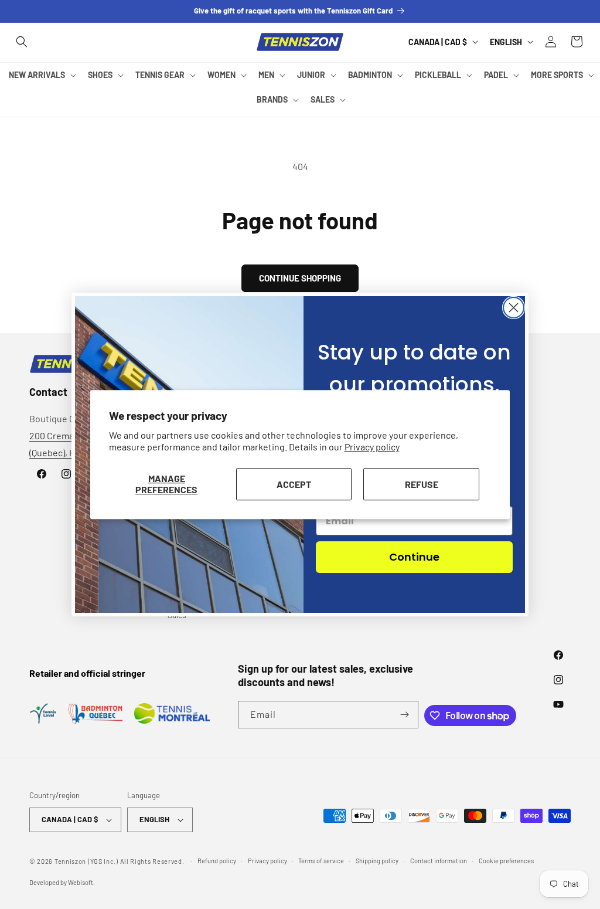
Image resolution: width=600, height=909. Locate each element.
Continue (414, 557)
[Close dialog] (513, 307)
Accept (294, 484)
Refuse (421, 484)
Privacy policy (372, 447)
